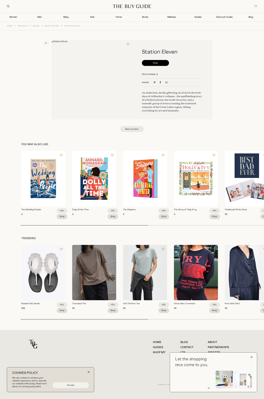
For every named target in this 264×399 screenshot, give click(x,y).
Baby (66, 17)
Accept (71, 385)
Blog (251, 17)
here (38, 387)
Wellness (171, 17)
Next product (132, 129)
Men (39, 17)
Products (23, 26)
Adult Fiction (52, 26)
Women (13, 17)
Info (62, 211)
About (212, 342)
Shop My (159, 352)
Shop (155, 63)
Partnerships (218, 347)
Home (119, 17)
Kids (92, 17)
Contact (187, 347)
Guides (198, 17)
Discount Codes (224, 17)
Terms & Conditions (168, 385)
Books (145, 17)
